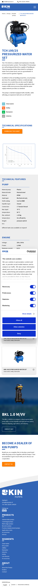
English (5, 585)
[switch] (33, 293)
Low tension (5, 556)
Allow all (19, 320)
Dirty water (5, 546)
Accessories (6, 532)
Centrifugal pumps (7, 522)
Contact (4, 572)
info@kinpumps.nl (7, 502)
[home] (6, 7)
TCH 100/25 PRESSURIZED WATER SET (27, 14)
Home (3, 14)
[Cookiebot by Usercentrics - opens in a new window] (27, 251)
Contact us (8, 464)
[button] (34, 7)
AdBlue (4, 548)
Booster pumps (14, 14)
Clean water (5, 544)
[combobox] (6, 585)
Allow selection (19, 327)
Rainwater (5, 550)
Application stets (7, 530)
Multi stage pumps (7, 524)
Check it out (9, 429)
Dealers (4, 570)
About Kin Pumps (7, 568)
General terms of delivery (23, 584)
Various (4, 534)
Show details (27, 314)
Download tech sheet (12, 131)
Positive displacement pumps (11, 528)
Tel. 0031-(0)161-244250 (9, 505)
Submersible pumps (8, 520)
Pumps (8, 14)
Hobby (4, 554)
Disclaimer (13, 584)
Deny (19, 333)
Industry (4, 552)
